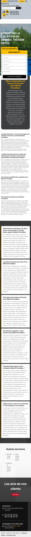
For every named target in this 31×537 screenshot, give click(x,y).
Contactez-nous (11, 535)
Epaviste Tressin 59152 (9, 456)
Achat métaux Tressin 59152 (17, 457)
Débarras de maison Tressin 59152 (9, 467)
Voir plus (15, 494)
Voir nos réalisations (9, 49)
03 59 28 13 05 (10, 1)
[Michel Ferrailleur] (10, 13)
